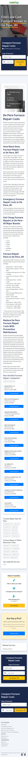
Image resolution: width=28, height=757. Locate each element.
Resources (4, 724)
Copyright (22, 752)
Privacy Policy (10, 752)
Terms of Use (16, 752)
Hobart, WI (15, 527)
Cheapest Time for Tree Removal (10, 732)
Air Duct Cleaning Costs (7, 728)
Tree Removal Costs (6, 726)
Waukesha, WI (14, 557)
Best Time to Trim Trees (7, 730)
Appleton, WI (7, 545)
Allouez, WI (16, 524)
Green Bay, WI (7, 527)
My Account (4, 738)
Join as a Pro (14, 633)
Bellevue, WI (6, 530)
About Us (3, 742)
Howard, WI (14, 530)
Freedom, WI (7, 533)
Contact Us (4, 746)
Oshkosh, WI (15, 554)
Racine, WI (6, 557)
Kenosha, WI (6, 551)
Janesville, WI (16, 548)
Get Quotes (20, 62)
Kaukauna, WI (7, 536)
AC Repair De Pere (7, 649)
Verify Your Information (9, 381)
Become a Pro (5, 736)
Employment (4, 744)
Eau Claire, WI (15, 545)
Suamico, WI (15, 533)
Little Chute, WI (15, 536)
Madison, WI (14, 551)
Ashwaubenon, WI (8, 524)
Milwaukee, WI (7, 554)
